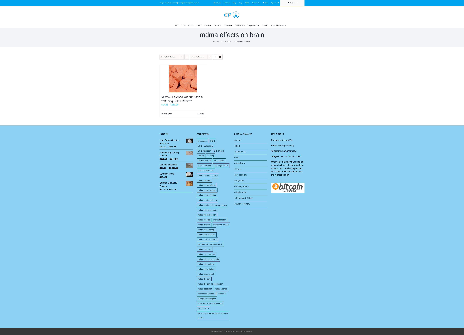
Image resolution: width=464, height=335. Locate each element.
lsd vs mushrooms (206, 170)
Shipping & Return (244, 198)
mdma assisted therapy (208, 175)
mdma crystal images (207, 190)
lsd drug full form (221, 165)
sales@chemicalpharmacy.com (188, 3)
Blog (237, 146)
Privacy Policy (242, 186)
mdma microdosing (206, 230)
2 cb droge (202, 141)
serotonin (222, 294)
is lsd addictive (204, 165)
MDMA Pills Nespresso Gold (210, 244)
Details (202, 114)
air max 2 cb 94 (204, 161)
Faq (237, 157)
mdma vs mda (221, 289)
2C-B (212, 141)
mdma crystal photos (207, 195)
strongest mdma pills (207, 299)
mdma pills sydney (206, 264)
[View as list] (220, 57)
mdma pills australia (206, 235)
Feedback (240, 163)
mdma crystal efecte (206, 185)
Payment (239, 180)
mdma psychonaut (206, 274)
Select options (167, 114)
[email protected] (286, 145)
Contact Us (240, 151)
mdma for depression (207, 215)
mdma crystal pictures (207, 200)
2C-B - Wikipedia (205, 146)
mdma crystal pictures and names (212, 205)
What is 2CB (203, 308)
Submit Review (242, 204)
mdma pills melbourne (207, 239)
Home (215, 41)
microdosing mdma (206, 294)
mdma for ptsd (204, 220)
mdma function (219, 220)
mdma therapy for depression (210, 284)
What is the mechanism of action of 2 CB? (213, 315)
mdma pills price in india (208, 259)
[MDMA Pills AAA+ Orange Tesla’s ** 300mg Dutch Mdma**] (183, 78)
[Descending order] (186, 57)
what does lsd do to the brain (210, 303)
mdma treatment (205, 289)
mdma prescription (206, 269)
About (238, 140)
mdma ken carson (221, 225)
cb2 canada (219, 161)
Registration (241, 192)
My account (240, 175)
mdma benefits (204, 180)
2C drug (210, 156)
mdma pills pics (204, 249)
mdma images (204, 225)
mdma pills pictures (206, 254)
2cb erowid (219, 151)
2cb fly (201, 156)
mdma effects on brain (207, 210)
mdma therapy (204, 279)
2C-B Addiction (204, 151)
